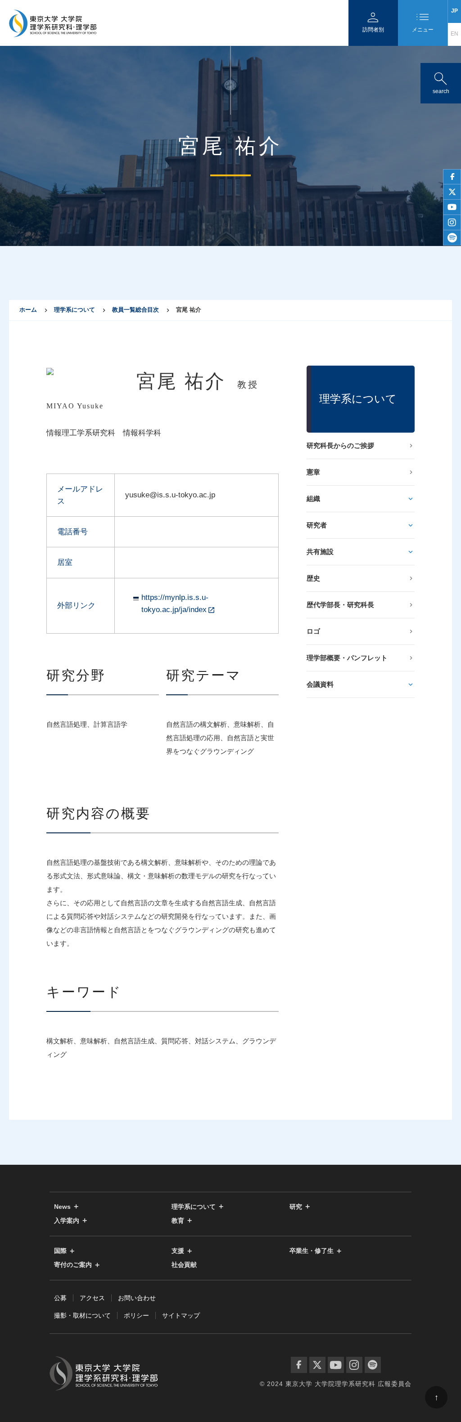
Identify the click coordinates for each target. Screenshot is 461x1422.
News (62, 1206)
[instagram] (452, 222)
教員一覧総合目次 (135, 309)
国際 (60, 1251)
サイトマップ (181, 1315)
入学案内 (66, 1220)
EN (454, 34)
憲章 (313, 472)
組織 (313, 498)
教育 (178, 1220)
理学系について (74, 309)
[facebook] (452, 176)
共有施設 (320, 551)
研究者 (317, 525)
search (441, 81)
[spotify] (452, 238)
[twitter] (452, 192)
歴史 (313, 578)
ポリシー (136, 1315)
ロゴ (313, 631)
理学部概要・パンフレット (347, 658)
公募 (60, 1297)
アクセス (92, 1297)
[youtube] (452, 207)
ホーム (28, 309)
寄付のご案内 (73, 1264)
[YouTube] (336, 1365)
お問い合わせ (137, 1297)
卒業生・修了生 (311, 1251)
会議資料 (320, 684)
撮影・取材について (82, 1315)
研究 (295, 1206)
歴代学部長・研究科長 (340, 604)
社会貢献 (184, 1264)
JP (454, 11)
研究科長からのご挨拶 (340, 445)
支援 (178, 1251)
